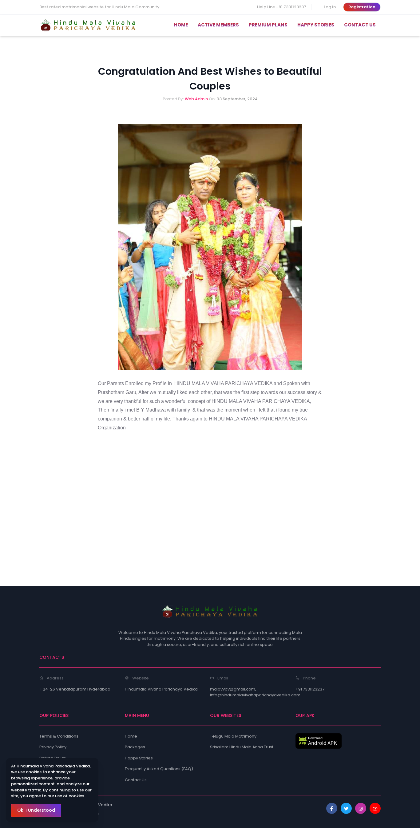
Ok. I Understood (36, 810)
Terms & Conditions (58, 736)
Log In (330, 7)
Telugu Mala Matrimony (233, 736)
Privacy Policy (52, 747)
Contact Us (136, 780)
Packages (135, 747)
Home (131, 736)
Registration (361, 7)
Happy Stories (139, 758)
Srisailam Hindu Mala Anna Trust (241, 747)
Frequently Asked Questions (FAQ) (159, 769)
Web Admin (197, 99)
